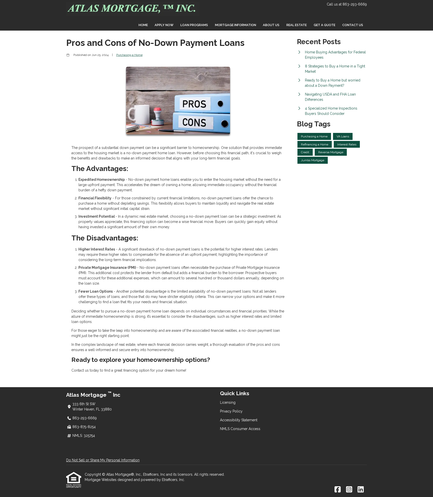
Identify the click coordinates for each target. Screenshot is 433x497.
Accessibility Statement (238, 420)
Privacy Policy (231, 411)
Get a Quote (324, 25)
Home (143, 25)
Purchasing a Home (129, 55)
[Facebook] (337, 489)
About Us (271, 25)
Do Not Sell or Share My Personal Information (103, 460)
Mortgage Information (235, 25)
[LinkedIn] (360, 489)
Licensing (228, 402)
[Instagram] (349, 489)
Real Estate (296, 25)
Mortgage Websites (101, 480)
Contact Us (352, 25)
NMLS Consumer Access (240, 429)
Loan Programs (194, 25)
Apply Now (164, 25)
